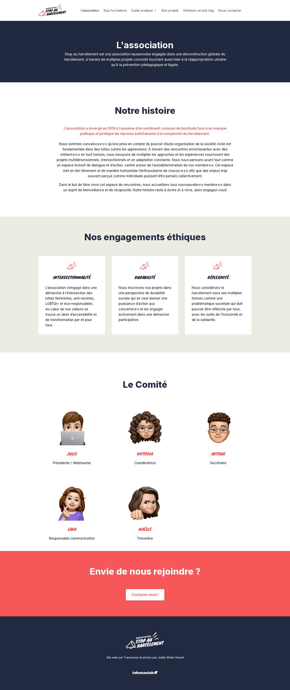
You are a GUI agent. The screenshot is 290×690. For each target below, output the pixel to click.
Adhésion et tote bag (198, 10)
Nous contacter (230, 10)
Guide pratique (142, 10)
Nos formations (115, 10)
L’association (89, 10)
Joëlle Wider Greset (171, 657)
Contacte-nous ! (145, 595)
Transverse (131, 657)
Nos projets (170, 10)
